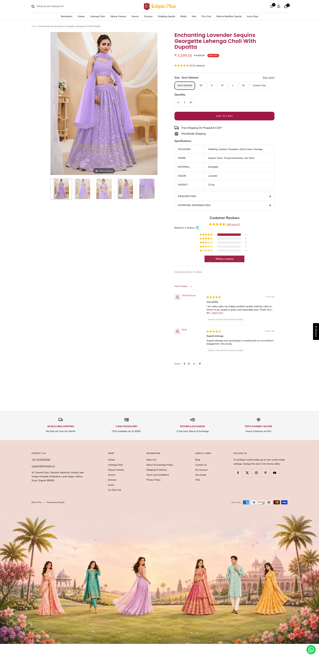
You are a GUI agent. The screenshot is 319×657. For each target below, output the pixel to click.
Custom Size (259, 85)
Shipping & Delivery (156, 469)
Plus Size (206, 16)
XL (243, 85)
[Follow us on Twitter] (247, 472)
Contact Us (201, 464)
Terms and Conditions (157, 474)
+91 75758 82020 (41, 459)
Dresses (148, 16)
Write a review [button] (224, 259)
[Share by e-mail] (200, 364)
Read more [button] (217, 312)
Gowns (135, 16)
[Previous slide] (54, 101)
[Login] (278, 6)
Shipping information (194, 205)
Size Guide (200, 474)
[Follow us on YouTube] (274, 472)
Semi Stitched (185, 85)
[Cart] (285, 6)
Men (194, 16)
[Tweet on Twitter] (194, 364)
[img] (214, 297)
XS (201, 85)
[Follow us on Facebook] (238, 472)
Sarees (81, 16)
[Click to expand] (104, 103)
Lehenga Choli (97, 16)
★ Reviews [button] (316, 331)
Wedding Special (166, 16)
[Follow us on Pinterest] (265, 472)
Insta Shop (252, 16)
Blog (197, 459)
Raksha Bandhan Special (229, 16)
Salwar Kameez (118, 16)
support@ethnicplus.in (43, 466)
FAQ (197, 479)
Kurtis (111, 485)
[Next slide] (154, 101)
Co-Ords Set (114, 490)
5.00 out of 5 (233, 224)
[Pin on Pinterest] (189, 364)
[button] (181, 65)
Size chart (268, 77)
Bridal (183, 16)
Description (187, 196)
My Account (201, 469)
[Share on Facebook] (184, 364)
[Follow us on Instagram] (256, 472)
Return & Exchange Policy (159, 464)
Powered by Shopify (55, 502)
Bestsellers (66, 16)
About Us (151, 459)
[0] (271, 6)
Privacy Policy (153, 479)
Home (34, 26)
